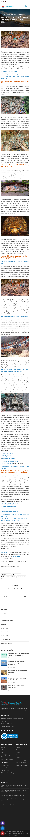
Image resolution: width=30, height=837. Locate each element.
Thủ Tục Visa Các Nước (6, 643)
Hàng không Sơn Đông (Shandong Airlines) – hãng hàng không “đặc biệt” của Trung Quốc (17, 663)
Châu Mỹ (18, 752)
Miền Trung (3, 752)
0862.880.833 (10, 721)
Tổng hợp (3, 624)
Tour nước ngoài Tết (21, 762)
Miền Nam (3, 750)
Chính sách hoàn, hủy (6, 770)
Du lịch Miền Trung (5, 632)
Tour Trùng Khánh (11, 576)
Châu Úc (18, 757)
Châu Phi (18, 755)
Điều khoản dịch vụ (5, 765)
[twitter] (5, 1)
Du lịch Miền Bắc (5, 628)
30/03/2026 (12, 682)
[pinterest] (3, 1)
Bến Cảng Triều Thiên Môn (9, 456)
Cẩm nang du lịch (8, 14)
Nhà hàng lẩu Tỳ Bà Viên (8, 458)
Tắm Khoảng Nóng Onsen (7, 759)
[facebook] (1, 1)
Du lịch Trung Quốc (19, 14)
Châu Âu (18, 750)
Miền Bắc (3, 747)
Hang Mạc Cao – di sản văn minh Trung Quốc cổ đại (12, 795)
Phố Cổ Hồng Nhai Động (8, 453)
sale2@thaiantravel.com (10, 723)
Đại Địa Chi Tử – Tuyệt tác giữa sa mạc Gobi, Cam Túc (13, 804)
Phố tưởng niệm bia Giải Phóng (10, 461)
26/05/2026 (12, 667)
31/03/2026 (12, 674)
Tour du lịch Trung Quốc (22, 760)
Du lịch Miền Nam (5, 635)
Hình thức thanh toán (6, 767)
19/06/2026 (12, 658)
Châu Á (18, 747)
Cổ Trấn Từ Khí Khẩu (7, 463)
